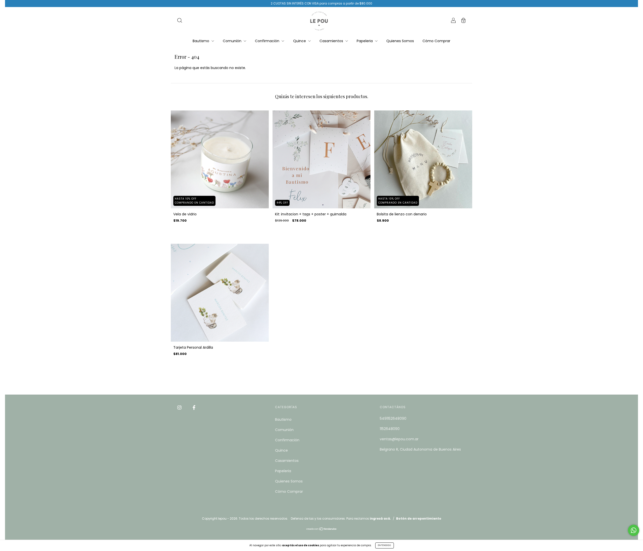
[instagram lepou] (180, 407)
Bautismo (201, 40)
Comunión (232, 40)
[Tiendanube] (321, 529)
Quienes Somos (400, 40)
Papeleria (365, 40)
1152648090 (390, 428)
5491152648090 (393, 418)
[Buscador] (179, 21)
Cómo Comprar (436, 40)
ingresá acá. (380, 518)
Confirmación (267, 40)
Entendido (384, 545)
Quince (300, 40)
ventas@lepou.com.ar (399, 439)
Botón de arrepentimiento (418, 518)
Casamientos (331, 40)
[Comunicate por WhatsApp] (633, 530)
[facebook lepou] (194, 407)
